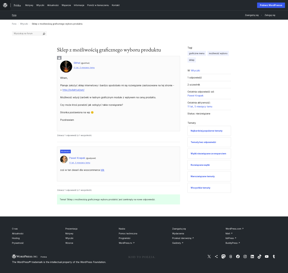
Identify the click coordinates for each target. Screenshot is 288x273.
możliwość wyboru (218, 53)
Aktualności (17, 233)
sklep (191, 60)
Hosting (16, 238)
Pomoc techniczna (128, 233)
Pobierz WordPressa (271, 5)
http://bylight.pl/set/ (73, 89)
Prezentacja (71, 228)
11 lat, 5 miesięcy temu (84, 67)
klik (102, 169)
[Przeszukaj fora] (44, 33)
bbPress (231, 238)
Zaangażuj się (179, 228)
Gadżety (177, 243)
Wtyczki (24, 23)
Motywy (69, 233)
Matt (229, 233)
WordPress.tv (127, 243)
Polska (44, 257)
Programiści (124, 238)
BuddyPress (233, 243)
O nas (15, 228)
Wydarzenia (178, 233)
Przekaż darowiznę (183, 238)
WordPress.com (235, 228)
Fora (14, 15)
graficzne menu (196, 53)
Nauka (122, 228)
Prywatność (18, 243)
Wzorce (69, 243)
